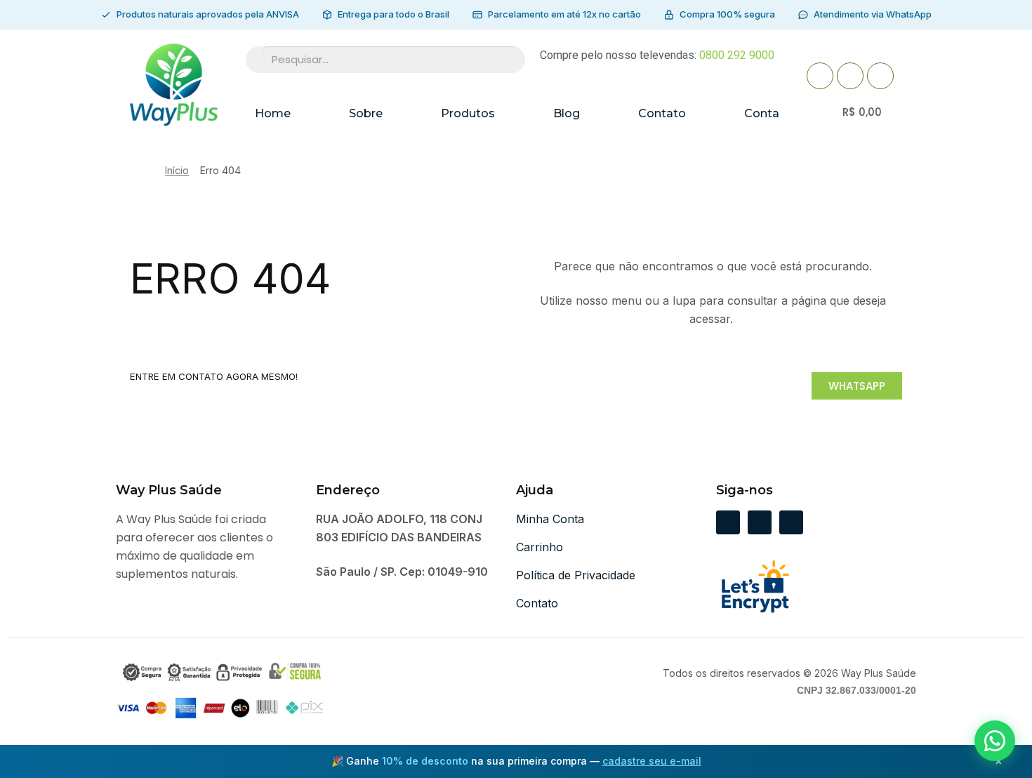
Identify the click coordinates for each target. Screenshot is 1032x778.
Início (177, 170)
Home (273, 113)
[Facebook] (820, 75)
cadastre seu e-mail (651, 761)
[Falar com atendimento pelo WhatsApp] (994, 740)
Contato (662, 113)
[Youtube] (850, 75)
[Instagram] (880, 75)
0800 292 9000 (736, 55)
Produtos (468, 113)
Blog (566, 113)
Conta (761, 113)
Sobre (366, 113)
